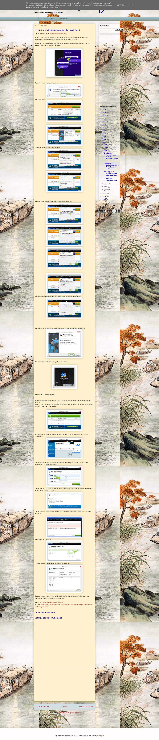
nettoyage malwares (77, 604)
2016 (105, 136)
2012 (105, 196)
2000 (105, 199)
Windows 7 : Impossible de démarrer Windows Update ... (111, 156)
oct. (106, 144)
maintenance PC (55, 604)
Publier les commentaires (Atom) (69, 712)
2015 (105, 139)
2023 (105, 115)
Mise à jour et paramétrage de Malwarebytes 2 (110, 173)
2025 (105, 109)
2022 (105, 118)
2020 (105, 124)
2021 (105, 121)
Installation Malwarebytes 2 (58, 33)
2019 (105, 127)
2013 (105, 193)
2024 (105, 112)
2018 (105, 130)
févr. (106, 187)
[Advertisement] (64, 685)
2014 (105, 142)
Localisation (63, 19)
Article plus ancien (86, 706)
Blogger (101, 736)
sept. (106, 147)
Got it (130, 5)
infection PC (45, 604)
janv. (106, 190)
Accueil (43, 19)
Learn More (121, 5)
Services (52, 19)
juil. (106, 150)
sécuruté (87, 604)
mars (106, 184)
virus (46, 607)
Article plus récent (42, 706)
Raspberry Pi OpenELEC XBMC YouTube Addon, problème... (111, 166)
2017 (105, 133)
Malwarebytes (65, 604)
